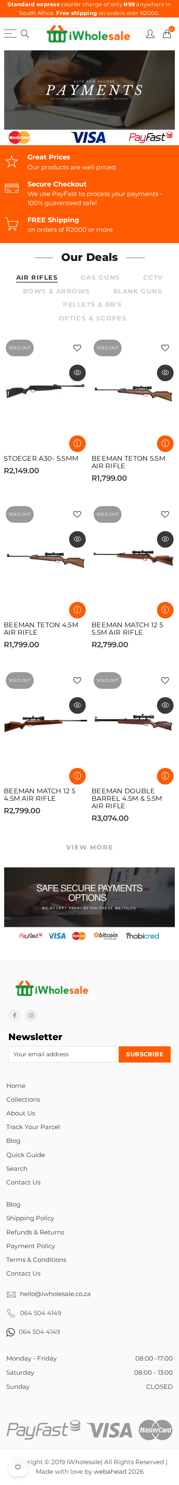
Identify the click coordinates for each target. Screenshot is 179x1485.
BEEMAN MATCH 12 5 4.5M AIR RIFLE (39, 794)
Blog (13, 1141)
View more (89, 847)
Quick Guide (25, 1155)
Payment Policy (30, 1246)
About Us (20, 1113)
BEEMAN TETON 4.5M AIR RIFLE (41, 628)
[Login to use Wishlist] (77, 348)
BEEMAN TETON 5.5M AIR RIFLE (128, 462)
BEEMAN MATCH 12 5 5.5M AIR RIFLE (127, 628)
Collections (23, 1099)
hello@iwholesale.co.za (55, 1294)
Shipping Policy (30, 1218)
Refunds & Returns (35, 1232)
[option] (89, 97)
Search (16, 1168)
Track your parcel (33, 1127)
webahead (110, 1471)
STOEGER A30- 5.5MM (41, 458)
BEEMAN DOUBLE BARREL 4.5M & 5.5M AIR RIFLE (127, 798)
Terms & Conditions (36, 1260)
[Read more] (77, 443)
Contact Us (23, 1182)
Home (15, 1086)
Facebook (14, 1015)
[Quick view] (77, 373)
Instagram (31, 1015)
